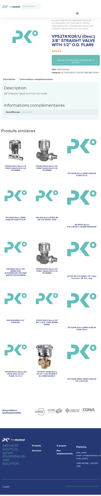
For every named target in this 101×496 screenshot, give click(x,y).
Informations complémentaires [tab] (36, 79)
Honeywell (27, 112)
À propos (61, 446)
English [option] (6, 487)
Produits (36, 446)
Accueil (55, 20)
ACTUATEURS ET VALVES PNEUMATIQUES (80, 73)
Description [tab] (9, 79)
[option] (7, 487)
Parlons (81, 447)
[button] (77, 13)
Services (36, 450)
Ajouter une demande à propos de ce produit (75, 61)
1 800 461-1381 (82, 463)
